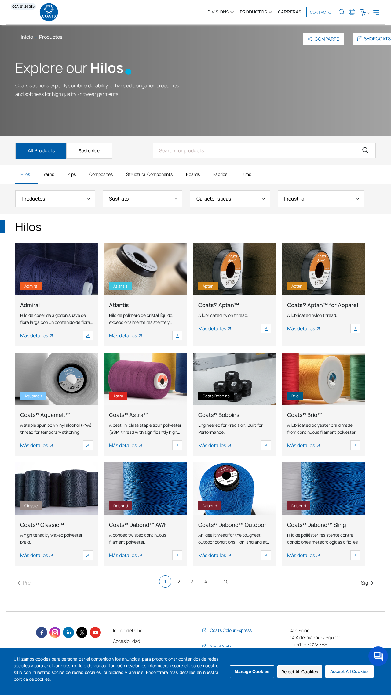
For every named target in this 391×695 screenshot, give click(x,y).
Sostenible (89, 151)
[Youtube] (95, 632)
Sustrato (119, 198)
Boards (193, 174)
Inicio (27, 37)
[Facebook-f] (41, 632)
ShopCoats (377, 38)
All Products (41, 150)
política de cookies (32, 679)
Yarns (48, 174)
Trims (246, 174)
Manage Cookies (252, 671)
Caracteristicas (213, 198)
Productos (33, 198)
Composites (101, 174)
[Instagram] (54, 632)
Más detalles (34, 335)
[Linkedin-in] (68, 632)
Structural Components (149, 174)
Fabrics (220, 174)
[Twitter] (81, 632)
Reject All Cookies (299, 672)
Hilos (25, 174)
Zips (72, 174)
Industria (294, 198)
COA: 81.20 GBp (23, 6)
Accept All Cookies (349, 671)
